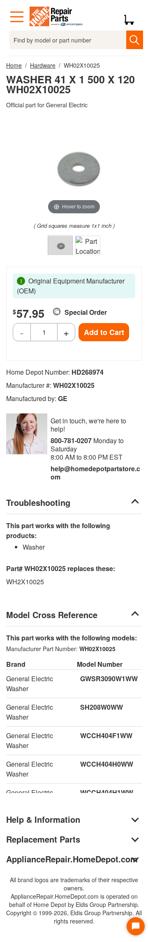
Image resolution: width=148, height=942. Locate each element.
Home (14, 65)
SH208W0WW (101, 707)
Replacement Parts (43, 839)
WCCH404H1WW (106, 792)
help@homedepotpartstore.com (95, 473)
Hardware (43, 65)
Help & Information (43, 819)
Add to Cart (104, 332)
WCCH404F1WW (106, 735)
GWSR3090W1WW (109, 678)
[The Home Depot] (56, 17)
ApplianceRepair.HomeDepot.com (72, 859)
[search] (134, 40)
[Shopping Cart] (132, 17)
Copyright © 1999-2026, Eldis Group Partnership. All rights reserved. (74, 917)
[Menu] (16, 17)
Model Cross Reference (51, 615)
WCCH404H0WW (106, 764)
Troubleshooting (38, 502)
